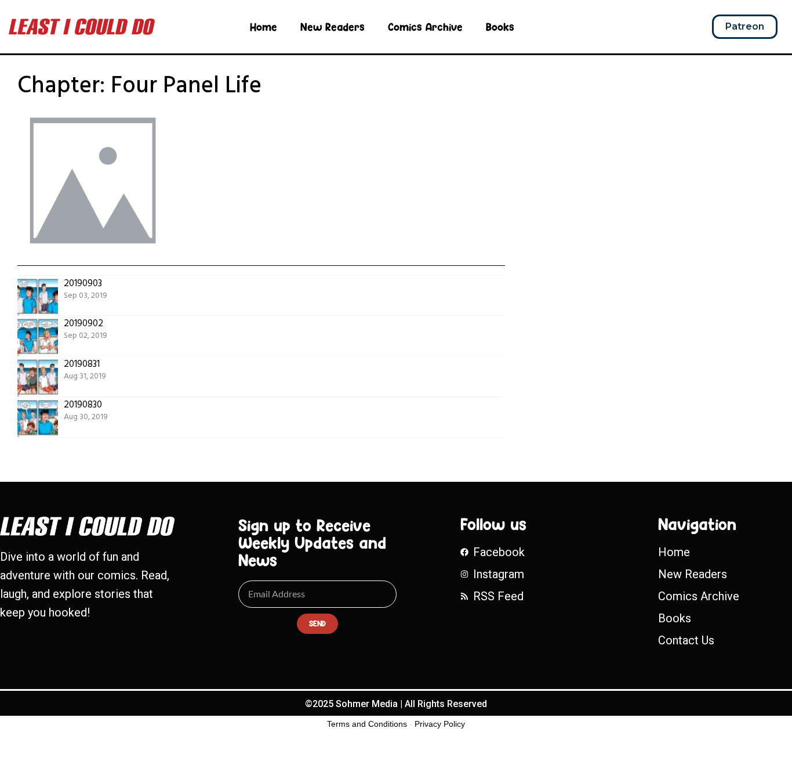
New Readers (332, 27)
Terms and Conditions (367, 724)
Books (500, 27)
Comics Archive (425, 27)
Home (263, 27)
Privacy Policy (440, 724)
